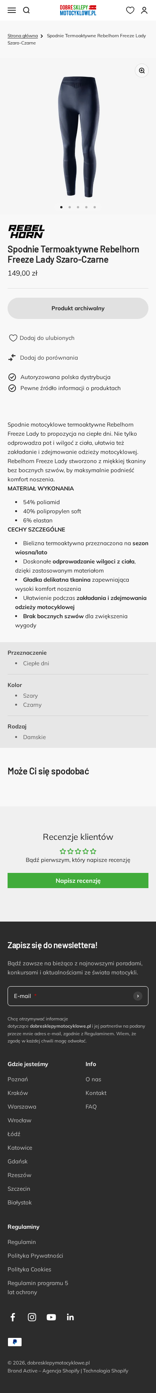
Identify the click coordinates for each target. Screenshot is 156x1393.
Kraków (18, 1092)
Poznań (18, 1079)
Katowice (20, 1147)
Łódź (14, 1134)
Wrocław (19, 1120)
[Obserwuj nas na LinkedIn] (71, 1317)
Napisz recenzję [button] (78, 880)
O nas (93, 1079)
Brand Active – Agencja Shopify (44, 1371)
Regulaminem (99, 1033)
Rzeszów (19, 1175)
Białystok (20, 1202)
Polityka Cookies (29, 1269)
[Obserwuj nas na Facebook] (13, 1317)
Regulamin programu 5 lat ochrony (38, 1287)
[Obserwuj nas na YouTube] (51, 1317)
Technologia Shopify (105, 1371)
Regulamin (22, 1241)
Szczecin (19, 1188)
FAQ (91, 1106)
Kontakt (96, 1092)
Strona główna (23, 35)
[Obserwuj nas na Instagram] (32, 1317)
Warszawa (22, 1106)
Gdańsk (18, 1161)
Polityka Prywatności (35, 1255)
